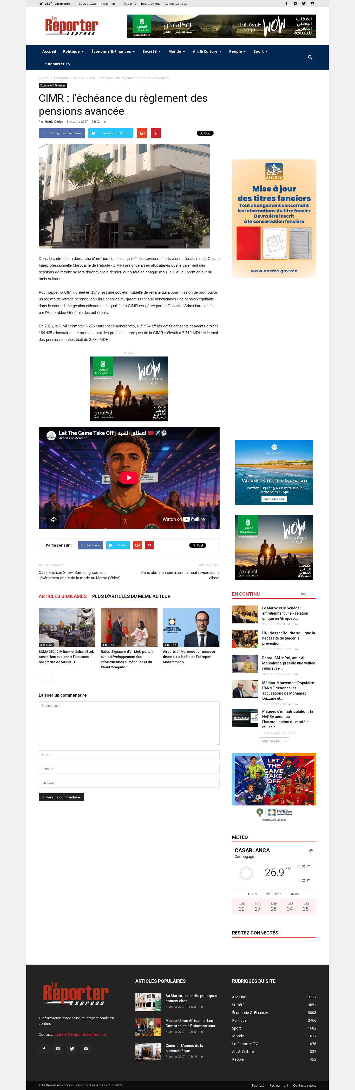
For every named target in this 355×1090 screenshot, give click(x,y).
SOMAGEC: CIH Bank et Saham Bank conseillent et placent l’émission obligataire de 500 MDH (66, 657)
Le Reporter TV (56, 63)
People (235, 51)
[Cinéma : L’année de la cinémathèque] (148, 1052)
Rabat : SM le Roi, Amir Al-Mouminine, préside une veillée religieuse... (288, 663)
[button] (310, 57)
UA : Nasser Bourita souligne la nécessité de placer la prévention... (288, 638)
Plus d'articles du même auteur (131, 596)
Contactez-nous (176, 3)
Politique (71, 51)
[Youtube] (312, 3)
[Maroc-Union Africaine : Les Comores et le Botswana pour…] (148, 1027)
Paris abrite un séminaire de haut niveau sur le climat (180, 575)
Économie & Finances (111, 51)
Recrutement (150, 3)
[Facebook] (287, 3)
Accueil (49, 51)
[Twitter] (304, 3)
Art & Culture (205, 51)
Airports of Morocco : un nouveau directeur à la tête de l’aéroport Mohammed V (189, 657)
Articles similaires (63, 596)
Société (150, 51)
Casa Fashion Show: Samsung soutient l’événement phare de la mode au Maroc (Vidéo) (80, 575)
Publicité (130, 3)
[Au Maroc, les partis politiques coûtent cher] (148, 1002)
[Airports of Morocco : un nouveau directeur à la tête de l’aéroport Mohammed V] (191, 627)
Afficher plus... (272, 741)
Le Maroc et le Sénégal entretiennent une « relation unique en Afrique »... (285, 613)
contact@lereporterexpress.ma (80, 1034)
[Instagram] (295, 3)
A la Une (46, 645)
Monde (174, 51)
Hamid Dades (54, 121)
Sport (259, 51)
